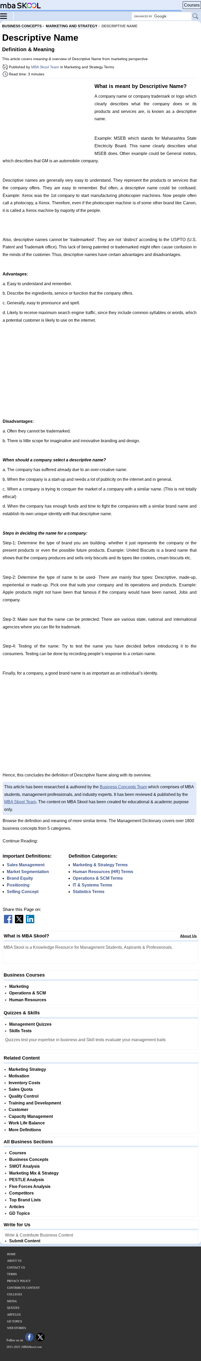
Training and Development (35, 1103)
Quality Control (23, 1096)
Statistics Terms (88, 891)
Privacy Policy (19, 1280)
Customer (18, 1109)
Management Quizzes (30, 1024)
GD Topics (19, 1213)
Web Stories (16, 1327)
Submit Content (24, 1241)
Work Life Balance (27, 1123)
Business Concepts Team (123, 787)
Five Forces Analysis (30, 1186)
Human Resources (27, 1000)
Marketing (19, 986)
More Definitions (25, 1130)
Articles (16, 1206)
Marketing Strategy (27, 1069)
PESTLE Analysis (26, 1179)
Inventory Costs (24, 1083)
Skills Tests (20, 1031)
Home (11, 1254)
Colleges (14, 1294)
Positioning (18, 885)
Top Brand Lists (25, 1200)
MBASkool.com (32, 1346)
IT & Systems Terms (92, 885)
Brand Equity (20, 878)
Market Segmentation (28, 871)
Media (12, 1301)
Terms (12, 1274)
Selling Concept (22, 891)
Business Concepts (28, 1159)
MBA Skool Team (45, 67)
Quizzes (13, 1307)
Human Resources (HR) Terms (103, 871)
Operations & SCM (27, 993)
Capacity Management (31, 1116)
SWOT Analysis (24, 1166)
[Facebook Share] (8, 922)
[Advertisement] (47, 119)
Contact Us (16, 1267)
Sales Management (25, 865)
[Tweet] (19, 922)
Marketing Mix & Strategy (34, 1173)
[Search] (196, 16)
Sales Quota (21, 1089)
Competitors (21, 1193)
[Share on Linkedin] (30, 922)
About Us (188, 936)
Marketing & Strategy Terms (100, 865)
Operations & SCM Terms (98, 878)
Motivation (19, 1076)
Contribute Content (23, 1287)
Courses (192, 5)
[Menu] (7, 15)
